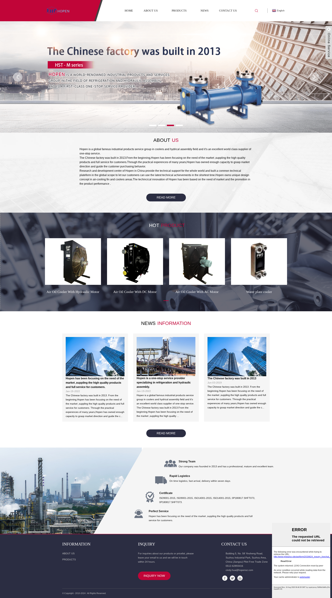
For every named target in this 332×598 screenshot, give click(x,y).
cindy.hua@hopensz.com (239, 570)
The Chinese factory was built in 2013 (232, 378)
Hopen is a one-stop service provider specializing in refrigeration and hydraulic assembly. (164, 382)
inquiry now (154, 575)
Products (179, 10)
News (205, 10)
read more (166, 197)
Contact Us (228, 10)
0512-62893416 (234, 565)
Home (129, 10)
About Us (151, 10)
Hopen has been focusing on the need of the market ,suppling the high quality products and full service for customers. (95, 382)
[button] (17, 77)
